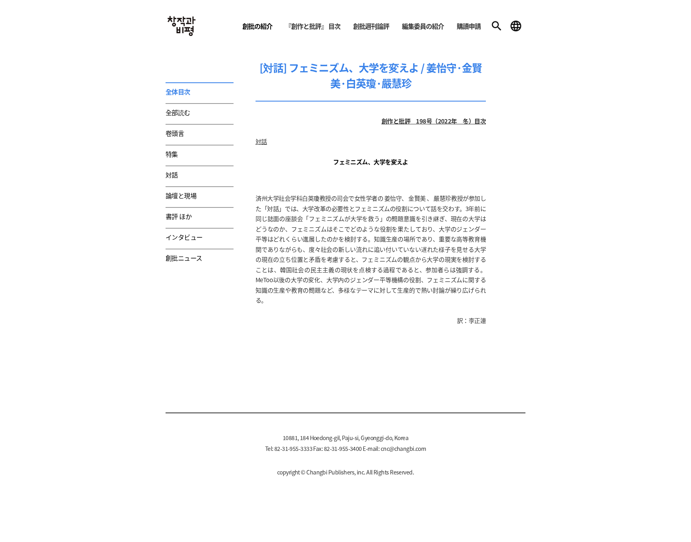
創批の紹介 (257, 26)
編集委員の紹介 (423, 26)
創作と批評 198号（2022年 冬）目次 (433, 121)
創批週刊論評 (371, 26)
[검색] (496, 26)
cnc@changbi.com (403, 448)
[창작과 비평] (182, 26)
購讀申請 (469, 26)
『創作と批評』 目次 (312, 26)
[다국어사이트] (515, 26)
